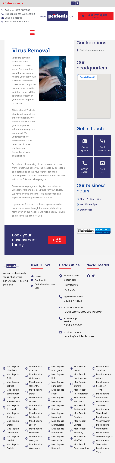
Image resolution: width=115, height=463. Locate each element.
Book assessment (105, 149)
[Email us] (102, 163)
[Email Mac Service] (60, 307)
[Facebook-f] (73, 3)
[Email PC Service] (60, 332)
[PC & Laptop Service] (60, 318)
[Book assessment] (102, 141)
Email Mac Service (73, 307)
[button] (13, 3)
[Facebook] (88, 275)
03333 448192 (84, 171)
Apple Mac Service (73, 296)
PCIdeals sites (11, 3)
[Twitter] (77, 3)
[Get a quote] (85, 141)
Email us (102, 171)
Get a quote (84, 149)
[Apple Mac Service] (60, 297)
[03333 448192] (85, 163)
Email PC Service (72, 332)
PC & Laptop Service (70, 320)
